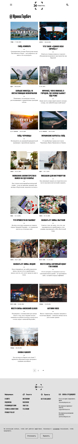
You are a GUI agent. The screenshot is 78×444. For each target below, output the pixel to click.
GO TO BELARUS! (46, 399)
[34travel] (39, 5)
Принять (46, 436)
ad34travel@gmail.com (64, 416)
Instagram (26, 399)
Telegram (26, 409)
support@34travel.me (64, 409)
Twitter (25, 405)
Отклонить (31, 436)
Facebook (26, 402)
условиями (56, 429)
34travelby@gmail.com (64, 402)
